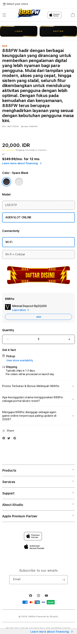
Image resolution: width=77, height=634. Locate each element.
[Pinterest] (15, 439)
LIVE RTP (11, 205)
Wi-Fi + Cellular (15, 254)
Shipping (20, 150)
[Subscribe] (64, 579)
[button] (4, 15)
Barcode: (24, 126)
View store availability (19, 360)
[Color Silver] (19, 182)
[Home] (28, 15)
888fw (32, 616)
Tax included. (9, 150)
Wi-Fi (8, 242)
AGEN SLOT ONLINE (18, 217)
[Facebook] (4, 439)
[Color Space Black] (6, 181)
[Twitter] (9, 439)
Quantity (8, 330)
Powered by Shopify (47, 616)
